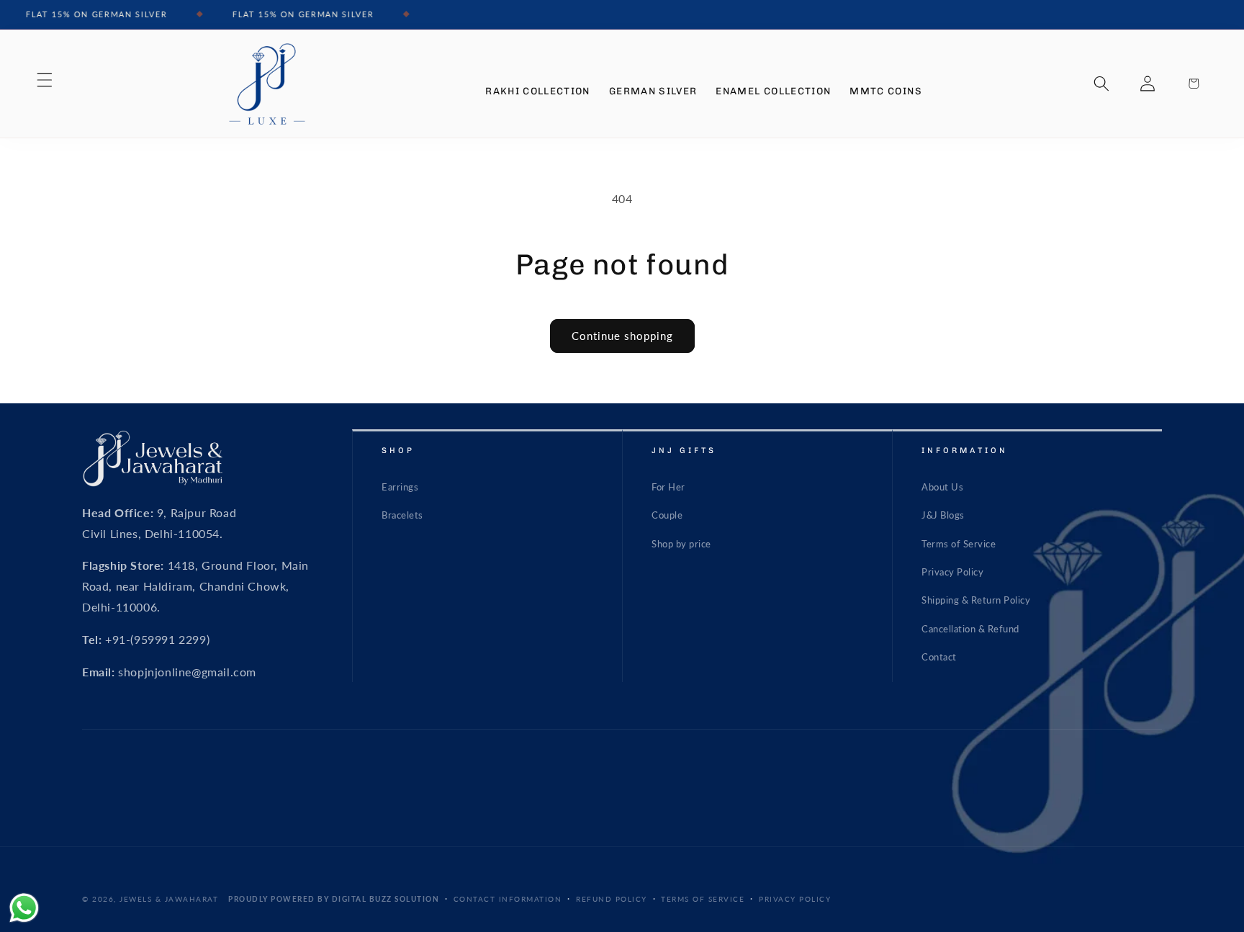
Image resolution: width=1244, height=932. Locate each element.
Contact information (508, 898)
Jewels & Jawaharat (169, 899)
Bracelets (402, 515)
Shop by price (681, 544)
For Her (668, 487)
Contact (939, 657)
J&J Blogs (943, 515)
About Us (942, 487)
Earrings (400, 487)
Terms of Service (958, 544)
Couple (667, 515)
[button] (44, 80)
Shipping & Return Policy (975, 600)
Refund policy (611, 898)
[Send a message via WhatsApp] (24, 908)
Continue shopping (622, 335)
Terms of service (702, 898)
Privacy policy (795, 898)
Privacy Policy (952, 572)
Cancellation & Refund (970, 629)
